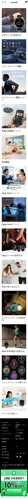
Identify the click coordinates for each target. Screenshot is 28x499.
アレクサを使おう (10, 413)
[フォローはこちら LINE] (20, 456)
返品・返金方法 (20, 439)
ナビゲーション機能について (13, 98)
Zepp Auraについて (11, 224)
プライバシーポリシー (6, 435)
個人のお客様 (5, 455)
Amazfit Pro (5, 452)
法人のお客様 (5, 458)
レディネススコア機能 (12, 66)
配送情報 (18, 436)
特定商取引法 (5, 439)
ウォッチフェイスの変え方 (14, 382)
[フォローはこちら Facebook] (17, 453)
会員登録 (4, 449)
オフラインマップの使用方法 (13, 318)
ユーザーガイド (20, 430)
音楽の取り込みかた (10, 286)
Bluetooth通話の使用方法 (13, 351)
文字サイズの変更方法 (11, 35)
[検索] (5, 2)
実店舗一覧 (5, 428)
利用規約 (4, 442)
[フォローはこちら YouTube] (17, 456)
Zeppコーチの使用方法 (12, 255)
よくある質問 (19, 433)
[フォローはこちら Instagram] (24, 453)
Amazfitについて (6, 425)
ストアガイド (5, 431)
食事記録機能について (11, 131)
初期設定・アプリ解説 (20, 426)
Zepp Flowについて (10, 193)
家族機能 (5, 162)
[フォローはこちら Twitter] (20, 453)
